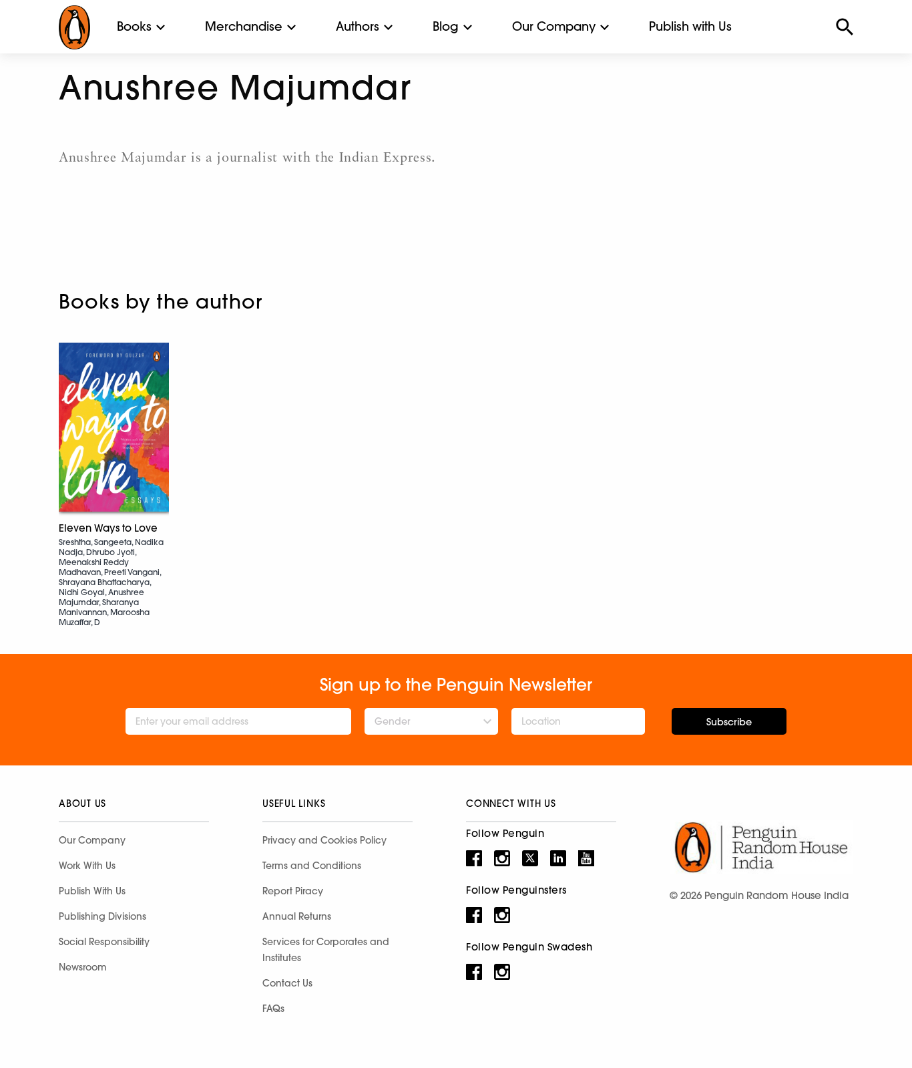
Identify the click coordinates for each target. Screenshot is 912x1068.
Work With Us (87, 866)
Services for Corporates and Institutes (325, 950)
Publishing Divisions (102, 916)
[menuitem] (134, 26)
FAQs (273, 1009)
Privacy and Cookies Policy (324, 840)
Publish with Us (690, 26)
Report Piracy (292, 891)
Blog (446, 26)
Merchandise (243, 26)
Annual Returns (296, 916)
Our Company (554, 26)
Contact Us (287, 983)
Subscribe (729, 722)
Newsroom (83, 967)
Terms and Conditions (311, 866)
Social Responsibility (104, 942)
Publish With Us (92, 891)
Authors (357, 26)
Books (134, 26)
